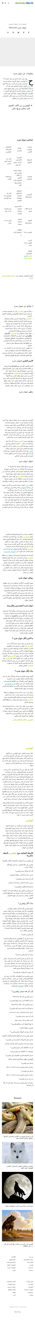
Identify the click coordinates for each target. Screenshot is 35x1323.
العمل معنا (30, 1262)
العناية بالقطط (12, 1289)
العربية (31, 1265)
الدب (28, 86)
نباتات (14, 1270)
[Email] (13, 32)
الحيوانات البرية (22, 24)
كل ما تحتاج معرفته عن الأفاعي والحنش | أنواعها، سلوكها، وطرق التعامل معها (14, 11)
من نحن (31, 1257)
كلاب (14, 1295)
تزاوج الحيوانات (11, 1284)
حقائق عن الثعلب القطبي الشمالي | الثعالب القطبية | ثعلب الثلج (19, 1167)
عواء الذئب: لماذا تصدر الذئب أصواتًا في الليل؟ (19, 1206)
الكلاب (31, 451)
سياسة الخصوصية (28, 1259)
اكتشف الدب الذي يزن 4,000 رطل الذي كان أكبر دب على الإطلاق (18, 1245)
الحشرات (30, 1284)
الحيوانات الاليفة (11, 1265)
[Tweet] (23, 32)
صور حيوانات (29, 1281)
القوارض (7, 683)
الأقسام (13, 1257)
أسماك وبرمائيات (11, 1262)
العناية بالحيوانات (11, 1281)
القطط (20, 986)
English (30, 1267)
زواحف (31, 1295)
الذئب (27, 485)
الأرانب (13, 683)
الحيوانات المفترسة (13, 24)
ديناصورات (30, 1292)
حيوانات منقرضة (28, 1289)
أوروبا (25, 256)
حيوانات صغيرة (12, 1287)
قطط (14, 1292)
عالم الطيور (12, 1259)
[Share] (28, 32)
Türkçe (31, 1270)
